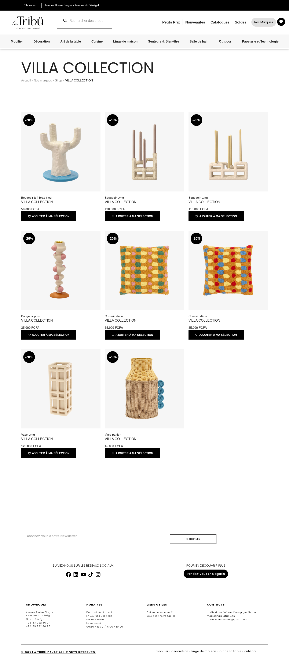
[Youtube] (83, 574)
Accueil (26, 80)
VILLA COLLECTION (37, 202)
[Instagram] (98, 574)
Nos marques (43, 80)
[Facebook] (68, 574)
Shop (58, 80)
